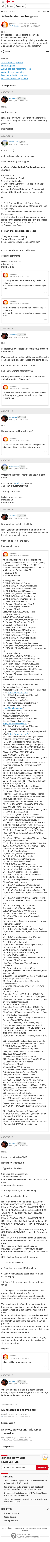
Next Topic (41, 11)
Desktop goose (8, 65)
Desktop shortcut (11, 1521)
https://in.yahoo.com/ (18, 692)
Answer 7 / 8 (7, 1137)
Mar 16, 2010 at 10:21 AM (19, 276)
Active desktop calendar (12, 72)
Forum (10, 6)
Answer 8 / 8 (7, 1375)
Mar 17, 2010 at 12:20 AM (18, 469)
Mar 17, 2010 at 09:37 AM (18, 518)
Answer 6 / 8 (7, 509)
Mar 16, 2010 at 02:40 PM (18, 420)
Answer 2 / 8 (7, 136)
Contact (45, 1528)
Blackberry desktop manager (14, 75)
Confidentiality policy (33, 1528)
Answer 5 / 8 (7, 460)
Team (11, 1528)
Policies (25, 1531)
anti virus (19, 483)
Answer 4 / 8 (7, 411)
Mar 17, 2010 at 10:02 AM (19, 556)
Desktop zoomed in (11, 1513)
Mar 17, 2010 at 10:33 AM (18, 1146)
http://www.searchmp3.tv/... (15, 724)
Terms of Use (19, 1528)
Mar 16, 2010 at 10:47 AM (18, 337)
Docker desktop (10, 1517)
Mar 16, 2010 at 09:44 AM (18, 101)
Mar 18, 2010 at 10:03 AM (30, 26)
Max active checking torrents (14, 78)
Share (7, 52)
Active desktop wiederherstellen (16, 69)
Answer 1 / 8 (7, 92)
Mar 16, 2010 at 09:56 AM (18, 144)
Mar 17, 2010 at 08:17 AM (19, 441)
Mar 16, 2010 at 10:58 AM (19, 304)
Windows (20, 6)
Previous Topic (10, 11)
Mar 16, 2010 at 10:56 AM (19, 389)
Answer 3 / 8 (7, 329)
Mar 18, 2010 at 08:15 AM (19, 1358)
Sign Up (4, 1528)
